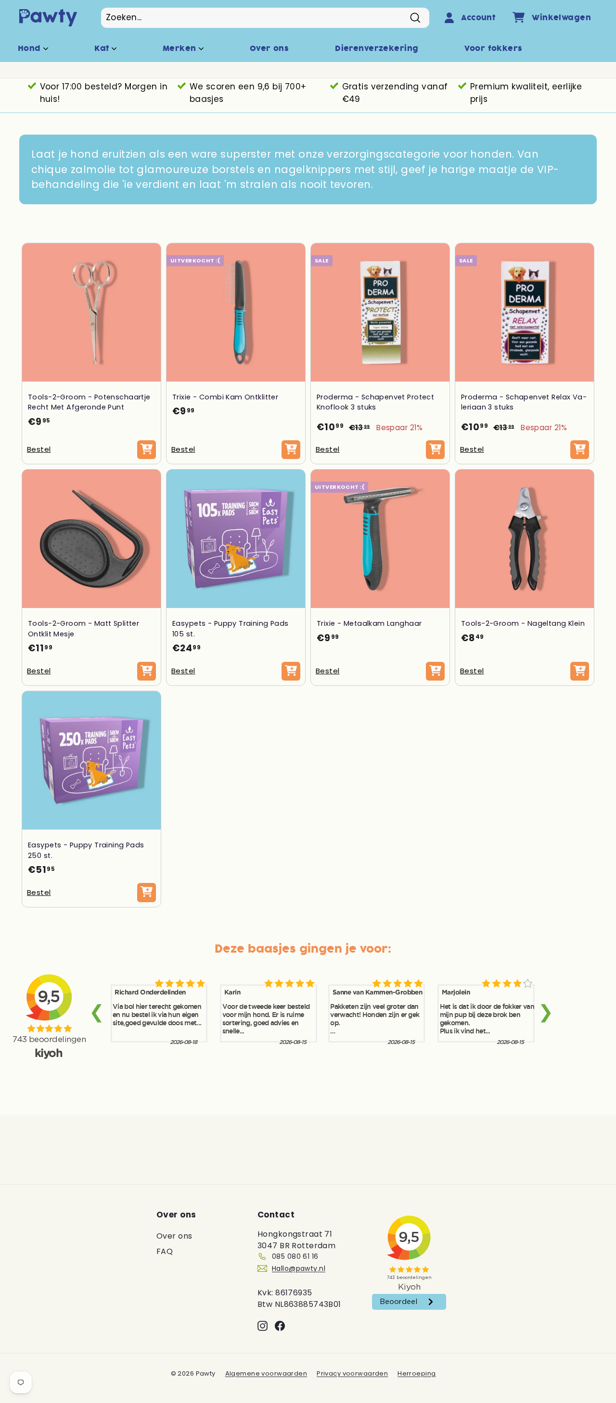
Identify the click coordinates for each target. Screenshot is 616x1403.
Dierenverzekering (376, 48)
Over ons (269, 48)
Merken (181, 48)
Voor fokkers (493, 48)
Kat (103, 48)
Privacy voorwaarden (352, 1373)
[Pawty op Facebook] (280, 1325)
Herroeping (417, 1373)
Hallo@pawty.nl (298, 1268)
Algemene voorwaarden (266, 1373)
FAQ (164, 1251)
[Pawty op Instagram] (262, 1325)
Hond (30, 48)
